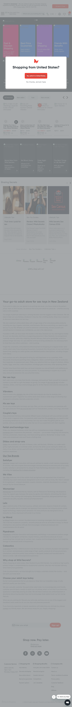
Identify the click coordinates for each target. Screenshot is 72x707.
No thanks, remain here (36, 82)
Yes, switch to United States (36, 76)
